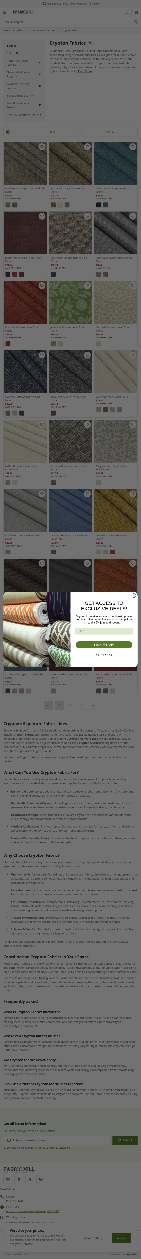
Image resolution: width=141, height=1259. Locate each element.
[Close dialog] (134, 595)
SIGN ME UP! (104, 644)
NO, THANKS (104, 655)
